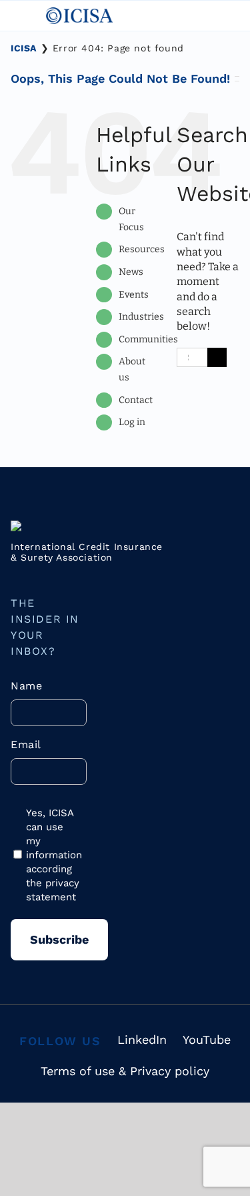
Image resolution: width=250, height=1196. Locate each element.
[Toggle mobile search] (124, 15)
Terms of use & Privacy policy (125, 1071)
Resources (142, 249)
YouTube (207, 1039)
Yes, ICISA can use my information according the (53, 855)
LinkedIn (142, 1039)
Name (26, 685)
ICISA (24, 48)
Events (134, 294)
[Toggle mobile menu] (18, 15)
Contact (136, 400)
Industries (141, 316)
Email (26, 744)
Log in (132, 422)
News (131, 272)
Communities (148, 339)
